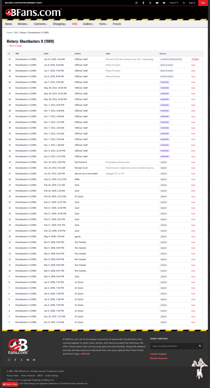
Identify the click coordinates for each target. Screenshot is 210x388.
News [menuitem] (8, 23)
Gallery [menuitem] (88, 23)
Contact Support (158, 354)
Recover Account (158, 358)
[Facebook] (143, 3)
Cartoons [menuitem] (40, 23)
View (193, 65)
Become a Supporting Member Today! (23, 3)
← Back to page (14, 45)
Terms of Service (28, 376)
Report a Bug (11, 384)
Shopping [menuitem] (59, 23)
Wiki (16, 32)
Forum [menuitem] (117, 23)
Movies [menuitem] (23, 23)
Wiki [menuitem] (74, 23)
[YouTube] (157, 3)
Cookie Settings (51, 376)
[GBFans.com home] (33, 12)
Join (203, 3)
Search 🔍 (174, 3)
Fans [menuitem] (103, 23)
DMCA (40, 376)
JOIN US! (85, 353)
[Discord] (164, 3)
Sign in (192, 3)
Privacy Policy (13, 376)
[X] (150, 3)
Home (9, 32)
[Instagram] (136, 3)
